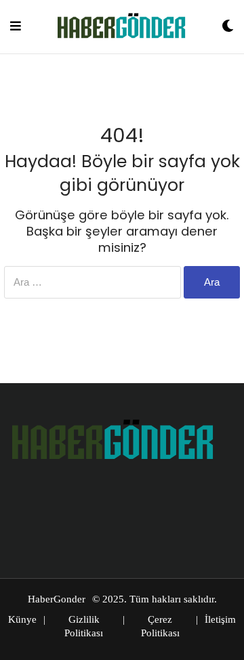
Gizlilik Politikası (83, 626)
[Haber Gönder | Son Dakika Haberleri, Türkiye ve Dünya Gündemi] (121, 27)
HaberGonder (56, 599)
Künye (22, 619)
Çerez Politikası (160, 626)
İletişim (220, 619)
